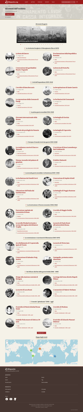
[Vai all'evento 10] (39, 44)
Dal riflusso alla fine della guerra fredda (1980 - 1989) (42, 271)
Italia (56, 59)
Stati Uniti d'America (21, 57)
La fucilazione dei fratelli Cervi (27, 178)
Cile (55, 247)
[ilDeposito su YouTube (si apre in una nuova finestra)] (10, 399)
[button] (55, 356)
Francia (56, 91)
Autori (33, 2)
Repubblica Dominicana (22, 231)
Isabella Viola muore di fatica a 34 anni (28, 321)
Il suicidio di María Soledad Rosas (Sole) (28, 308)
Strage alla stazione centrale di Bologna (27, 278)
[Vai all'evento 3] (25, 44)
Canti (26, 2)
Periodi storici (8, 382)
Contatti (43, 392)
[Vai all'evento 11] (41, 44)
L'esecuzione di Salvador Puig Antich (26, 258)
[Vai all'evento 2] (23, 44)
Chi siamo (44, 389)
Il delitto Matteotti (59, 160)
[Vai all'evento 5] (29, 44)
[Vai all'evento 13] (45, 44)
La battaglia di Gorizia (61, 117)
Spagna (19, 216)
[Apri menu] (77, 2)
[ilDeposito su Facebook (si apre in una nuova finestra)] (6, 399)
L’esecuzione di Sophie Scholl (63, 178)
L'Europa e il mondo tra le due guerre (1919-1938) (42, 142)
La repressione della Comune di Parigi (27, 100)
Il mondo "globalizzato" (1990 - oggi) (42, 301)
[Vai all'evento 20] (60, 44)
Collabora (7, 392)
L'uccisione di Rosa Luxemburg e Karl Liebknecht (65, 148)
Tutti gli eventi (9, 14)
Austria (18, 166)
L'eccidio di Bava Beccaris (25, 87)
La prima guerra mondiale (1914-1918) (42, 112)
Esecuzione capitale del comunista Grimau (24, 211)
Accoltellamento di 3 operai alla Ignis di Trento (27, 244)
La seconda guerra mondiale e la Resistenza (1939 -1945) (42, 173)
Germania (57, 153)
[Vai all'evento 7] (33, 44)
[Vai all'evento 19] (58, 44)
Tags (53, 2)
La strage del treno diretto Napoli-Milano (65, 278)
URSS (18, 123)
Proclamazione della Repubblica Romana (65, 54)
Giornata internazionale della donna (26, 118)
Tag (42, 380)
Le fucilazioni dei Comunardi (63, 99)
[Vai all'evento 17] (54, 44)
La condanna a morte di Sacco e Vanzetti (27, 148)
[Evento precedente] (18, 35)
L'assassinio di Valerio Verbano (64, 290)
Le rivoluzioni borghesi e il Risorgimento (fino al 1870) (42, 48)
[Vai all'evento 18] (56, 44)
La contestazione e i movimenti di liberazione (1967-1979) (42, 238)
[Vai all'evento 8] (35, 44)
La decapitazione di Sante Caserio (65, 87)
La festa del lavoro (22, 53)
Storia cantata (45, 382)
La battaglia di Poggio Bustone (64, 191)
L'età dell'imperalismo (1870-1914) (42, 82)
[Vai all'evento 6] (31, 44)
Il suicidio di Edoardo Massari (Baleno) (64, 321)
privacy (42, 407)
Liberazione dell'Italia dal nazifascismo (25, 192)
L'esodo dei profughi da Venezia (27, 130)
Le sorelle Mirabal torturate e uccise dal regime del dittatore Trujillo (27, 225)
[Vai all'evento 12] (43, 44)
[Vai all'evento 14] (48, 44)
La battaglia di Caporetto (62, 130)
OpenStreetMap (74, 363)
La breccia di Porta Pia (61, 68)
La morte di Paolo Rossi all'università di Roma (61, 224)
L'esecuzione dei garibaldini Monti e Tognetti (26, 69)
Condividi (8, 17)
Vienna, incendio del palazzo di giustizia (27, 161)
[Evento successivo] (65, 35)
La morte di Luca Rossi (24, 290)
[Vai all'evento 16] (52, 44)
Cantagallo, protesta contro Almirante (63, 258)
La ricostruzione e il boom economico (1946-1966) (42, 205)
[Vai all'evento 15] (50, 44)
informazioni (38, 407)
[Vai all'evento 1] (21, 44)
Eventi (47, 2)
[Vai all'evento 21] (62, 44)
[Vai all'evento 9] (37, 44)
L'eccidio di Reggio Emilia (62, 210)
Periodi (40, 2)
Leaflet (69, 363)
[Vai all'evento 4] (27, 44)
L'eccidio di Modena (60, 307)
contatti (45, 407)
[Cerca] (74, 2)
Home (6, 6)
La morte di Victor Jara (61, 243)
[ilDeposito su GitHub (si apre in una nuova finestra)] (15, 399)
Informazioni (8, 389)
